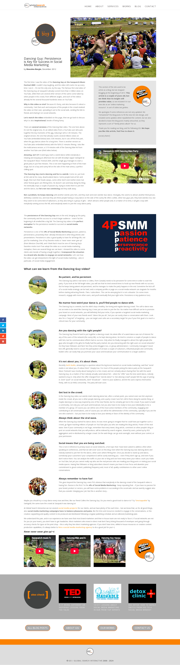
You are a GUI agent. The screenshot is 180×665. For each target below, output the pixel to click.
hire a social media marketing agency (75, 527)
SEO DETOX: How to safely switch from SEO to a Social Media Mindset (142, 607)
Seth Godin (71, 365)
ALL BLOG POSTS (38, 628)
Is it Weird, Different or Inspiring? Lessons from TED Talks (72, 607)
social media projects (67, 508)
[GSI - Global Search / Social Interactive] (90, 651)
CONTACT (150, 6)
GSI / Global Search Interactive (85, 660)
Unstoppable (141, 500)
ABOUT (100, 6)
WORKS (126, 6)
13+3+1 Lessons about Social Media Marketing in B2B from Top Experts (107, 607)
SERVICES (113, 6)
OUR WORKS (107, 628)
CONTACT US (142, 628)
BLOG (138, 6)
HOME (88, 6)
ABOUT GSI (72, 628)
